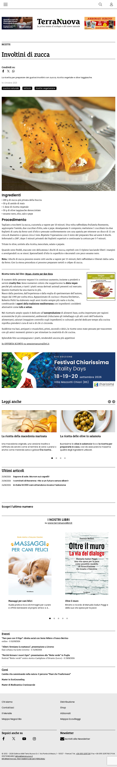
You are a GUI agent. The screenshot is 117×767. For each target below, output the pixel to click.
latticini (27, 88)
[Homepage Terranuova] (58, 23)
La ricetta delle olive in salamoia (80, 436)
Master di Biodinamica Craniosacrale (18, 685)
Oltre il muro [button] (71, 601)
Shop (63, 707)
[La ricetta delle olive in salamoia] (87, 421)
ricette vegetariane (45, 88)
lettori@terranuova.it (24, 756)
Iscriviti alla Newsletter (77, 739)
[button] (5, 4)
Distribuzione (67, 702)
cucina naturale (11, 88)
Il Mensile (7, 713)
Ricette (6, 44)
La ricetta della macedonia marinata (24, 436)
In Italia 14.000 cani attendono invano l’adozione (34, 485)
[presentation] (109, 402)
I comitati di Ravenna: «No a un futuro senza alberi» (35, 480)
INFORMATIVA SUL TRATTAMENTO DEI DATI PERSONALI (23, 759)
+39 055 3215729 (83, 753)
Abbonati (65, 713)
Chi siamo (7, 702)
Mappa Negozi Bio (12, 719)
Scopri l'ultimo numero (17, 507)
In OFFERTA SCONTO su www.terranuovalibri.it (25, 343)
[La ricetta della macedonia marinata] (29, 421)
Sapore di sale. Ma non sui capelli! (25, 476)
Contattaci (8, 707)
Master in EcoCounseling (13, 679)
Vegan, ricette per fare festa (39, 274)
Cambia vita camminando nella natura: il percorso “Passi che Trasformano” (36, 674)
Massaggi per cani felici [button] (20, 601)
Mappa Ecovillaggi (70, 719)
